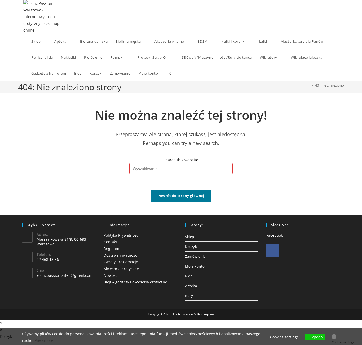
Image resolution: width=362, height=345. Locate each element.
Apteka (191, 285)
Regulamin (113, 248)
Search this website (181, 159)
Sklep (189, 236)
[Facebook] (272, 250)
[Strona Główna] (308, 85)
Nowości (111, 275)
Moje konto (195, 266)
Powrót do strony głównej (181, 195)
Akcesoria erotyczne (121, 268)
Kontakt (110, 241)
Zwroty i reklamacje (121, 261)
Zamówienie (195, 256)
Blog (188, 276)
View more (44, 340)
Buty (189, 295)
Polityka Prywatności (121, 235)
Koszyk (191, 246)
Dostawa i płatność (120, 255)
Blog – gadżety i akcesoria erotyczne (135, 281)
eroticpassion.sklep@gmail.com (64, 275)
